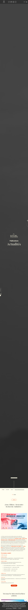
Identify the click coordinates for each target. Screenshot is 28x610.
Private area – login (26, 2)
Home (3, 489)
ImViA (20, 546)
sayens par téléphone (25, 599)
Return (15, 494)
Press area (24, 2)
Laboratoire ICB (14, 546)
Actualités (7, 489)
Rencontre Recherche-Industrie (19, 489)
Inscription (14, 585)
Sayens (12, 489)
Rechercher (9, 2)
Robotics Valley (18, 538)
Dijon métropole (11, 539)
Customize (14, 608)
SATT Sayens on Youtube (15, 2)
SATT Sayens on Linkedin (13, 2)
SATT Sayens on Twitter (11, 2)
